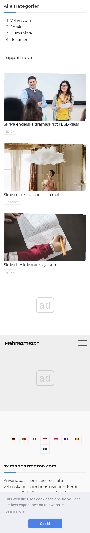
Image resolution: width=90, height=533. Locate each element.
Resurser (18, 39)
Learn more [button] (15, 511)
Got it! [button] (45, 524)
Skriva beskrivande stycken (30, 265)
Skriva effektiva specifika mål (31, 194)
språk (15, 27)
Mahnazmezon (22, 343)
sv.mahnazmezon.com (30, 466)
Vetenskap (20, 20)
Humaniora (21, 33)
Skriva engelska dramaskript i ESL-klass (41, 124)
